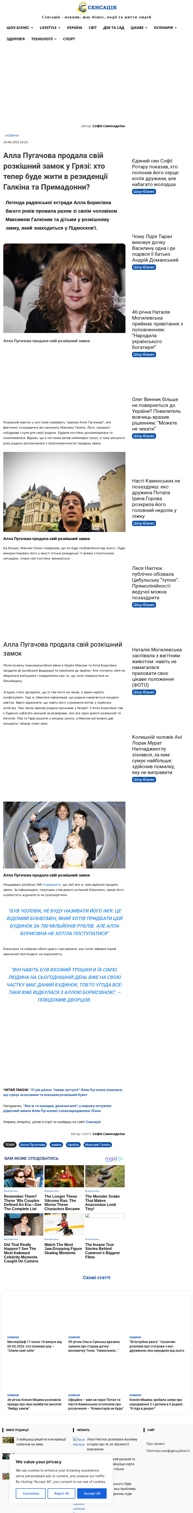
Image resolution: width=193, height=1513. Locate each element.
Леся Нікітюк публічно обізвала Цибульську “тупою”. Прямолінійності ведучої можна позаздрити (156, 582)
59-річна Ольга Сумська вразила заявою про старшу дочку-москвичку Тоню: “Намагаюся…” (94, 1346)
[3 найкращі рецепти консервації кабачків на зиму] (8, 1440)
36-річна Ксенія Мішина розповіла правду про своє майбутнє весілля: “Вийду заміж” (34, 1404)
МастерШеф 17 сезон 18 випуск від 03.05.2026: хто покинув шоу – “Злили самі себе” (34, 1346)
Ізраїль (73, 1144)
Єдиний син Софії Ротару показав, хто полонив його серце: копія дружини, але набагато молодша (155, 172)
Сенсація (93, 1122)
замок (56, 1144)
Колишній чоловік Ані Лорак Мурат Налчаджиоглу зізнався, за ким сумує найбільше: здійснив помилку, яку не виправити (157, 754)
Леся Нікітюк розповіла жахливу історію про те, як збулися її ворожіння (112, 1444)
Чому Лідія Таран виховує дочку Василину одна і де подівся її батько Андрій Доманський (155, 248)
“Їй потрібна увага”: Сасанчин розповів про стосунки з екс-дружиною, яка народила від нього (156, 1346)
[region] (61, 1479)
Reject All (61, 1493)
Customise (31, 1493)
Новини (12, 136)
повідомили (52, 884)
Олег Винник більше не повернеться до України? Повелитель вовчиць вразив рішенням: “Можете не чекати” (156, 414)
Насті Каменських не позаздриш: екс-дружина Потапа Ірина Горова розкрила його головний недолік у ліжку (156, 498)
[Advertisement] (96, 83)
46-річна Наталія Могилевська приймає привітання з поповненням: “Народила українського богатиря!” (157, 329)
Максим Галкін (97, 1144)
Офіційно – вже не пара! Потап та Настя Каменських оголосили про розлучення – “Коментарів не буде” (96, 1404)
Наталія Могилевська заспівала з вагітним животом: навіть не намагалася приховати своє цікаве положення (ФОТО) (157, 667)
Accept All (92, 1493)
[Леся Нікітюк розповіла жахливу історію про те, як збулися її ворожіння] (79, 1442)
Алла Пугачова (32, 1144)
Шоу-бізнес (144, 191)
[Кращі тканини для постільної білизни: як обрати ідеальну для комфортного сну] (8, 1456)
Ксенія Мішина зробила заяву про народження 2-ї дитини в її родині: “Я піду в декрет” (156, 1404)
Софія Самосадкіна (108, 126)
